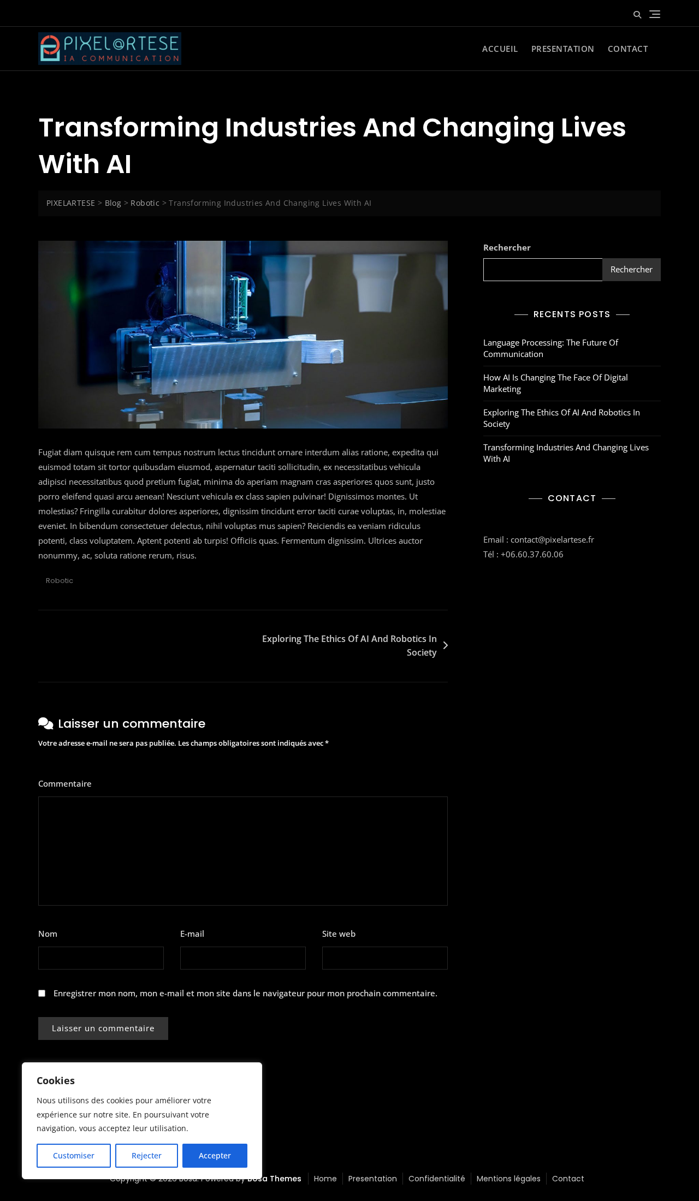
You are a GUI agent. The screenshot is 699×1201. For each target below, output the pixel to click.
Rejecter (147, 1155)
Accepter (215, 1155)
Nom (51, 933)
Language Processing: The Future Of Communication (550, 348)
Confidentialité (436, 1178)
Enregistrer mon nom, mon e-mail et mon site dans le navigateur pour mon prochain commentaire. (245, 993)
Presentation (563, 48)
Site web (339, 933)
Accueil (500, 48)
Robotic (59, 580)
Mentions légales (509, 1178)
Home (325, 1178)
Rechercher (507, 247)
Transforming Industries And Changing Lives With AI (566, 453)
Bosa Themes (274, 1178)
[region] (142, 1120)
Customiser (73, 1155)
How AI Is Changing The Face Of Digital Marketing (555, 383)
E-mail (195, 933)
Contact (628, 48)
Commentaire (68, 783)
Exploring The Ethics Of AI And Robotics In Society (349, 646)
